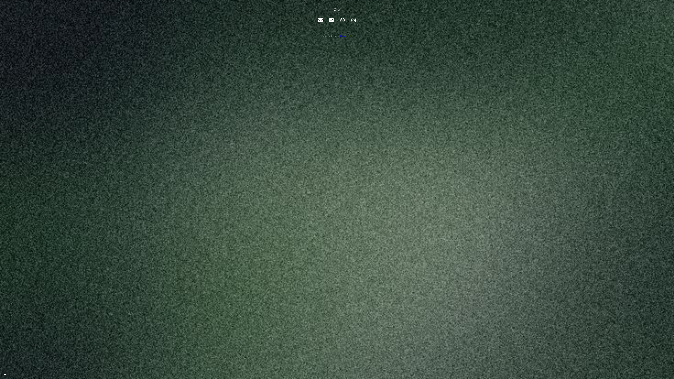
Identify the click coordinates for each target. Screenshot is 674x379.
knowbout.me (347, 36)
